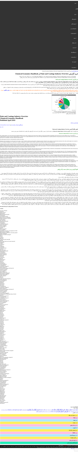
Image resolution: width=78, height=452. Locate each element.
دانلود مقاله (74, 19)
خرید (73, 437)
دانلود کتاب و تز (73, 28)
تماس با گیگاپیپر (6, 90)
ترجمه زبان (69, 445)
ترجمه (75, 38)
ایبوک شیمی (75, 409)
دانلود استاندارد (73, 33)
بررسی (73, 415)
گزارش (73, 71)
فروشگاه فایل (73, 52)
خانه (75, 14)
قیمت (75, 417)
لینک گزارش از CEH (74, 122)
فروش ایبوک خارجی (62, 411)
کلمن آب (65, 445)
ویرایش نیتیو (61, 445)
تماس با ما (74, 61)
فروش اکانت (73, 23)
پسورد (75, 432)
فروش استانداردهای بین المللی (72, 411)
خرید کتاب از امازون (33, 409)
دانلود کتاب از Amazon (12, 409)
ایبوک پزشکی (68, 409)
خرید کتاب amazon (43, 409)
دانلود (75, 71)
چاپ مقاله (74, 42)
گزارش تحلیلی (38, 411)
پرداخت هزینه (73, 57)
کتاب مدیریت (49, 411)
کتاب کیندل (45, 411)
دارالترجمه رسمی (75, 445)
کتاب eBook (53, 411)
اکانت (75, 422)
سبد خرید (74, 47)
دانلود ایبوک (19, 409)
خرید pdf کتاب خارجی (58, 409)
